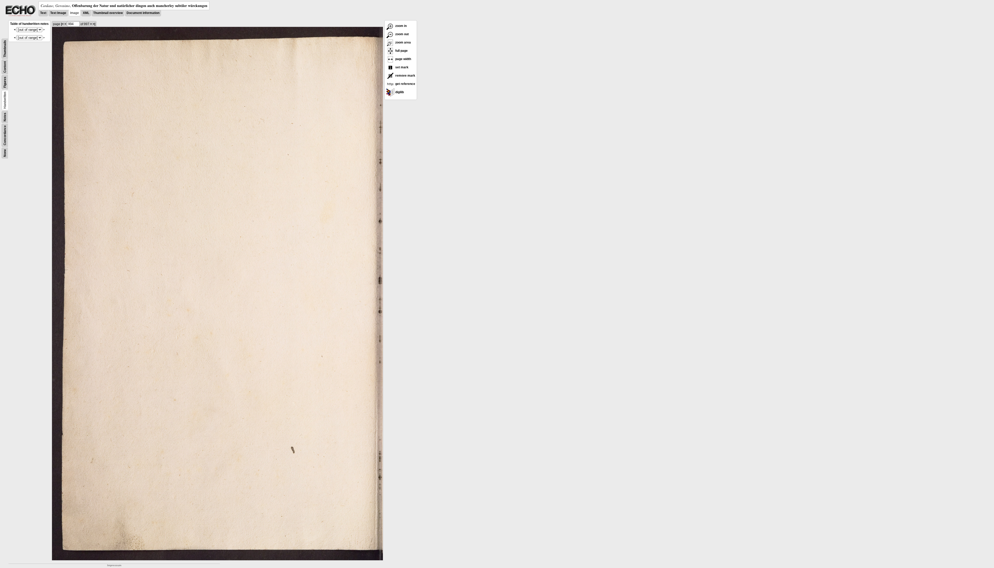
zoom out (401, 34)
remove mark (404, 75)
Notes (5, 117)
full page (401, 51)
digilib (399, 92)
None (5, 153)
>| (94, 24)
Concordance (5, 135)
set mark (401, 67)
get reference (404, 84)
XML (86, 13)
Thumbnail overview (108, 13)
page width (402, 59)
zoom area (402, 42)
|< (62, 24)
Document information (143, 13)
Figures (5, 82)
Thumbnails (5, 48)
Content (5, 67)
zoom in (400, 26)
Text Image (58, 13)
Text (43, 13)
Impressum (114, 565)
